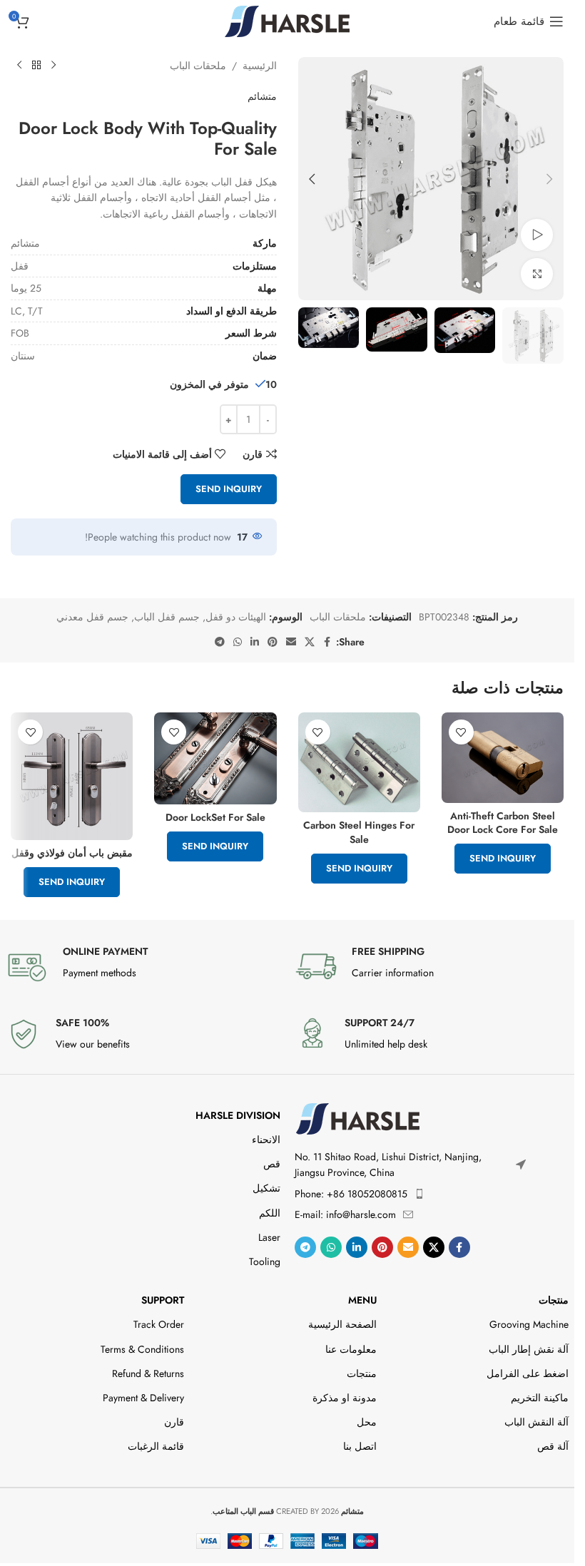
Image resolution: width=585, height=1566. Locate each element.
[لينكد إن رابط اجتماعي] (254, 642)
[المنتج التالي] (19, 65)
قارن (174, 1422)
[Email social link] (291, 642)
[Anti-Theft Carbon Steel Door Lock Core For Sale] (503, 757)
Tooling (264, 1261)
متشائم (262, 96)
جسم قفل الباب (167, 617)
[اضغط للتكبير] (537, 274)
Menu (362, 1300)
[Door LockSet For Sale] (215, 758)
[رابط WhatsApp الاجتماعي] (237, 642)
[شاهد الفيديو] (537, 235)
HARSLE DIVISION (237, 1115)
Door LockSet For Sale (215, 817)
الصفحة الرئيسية (342, 1324)
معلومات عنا (351, 1349)
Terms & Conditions (142, 1349)
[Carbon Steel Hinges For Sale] (359, 762)
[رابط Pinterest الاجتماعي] (272, 642)
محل (367, 1422)
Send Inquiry (228, 489)
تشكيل (266, 1188)
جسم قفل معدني (92, 617)
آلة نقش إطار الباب (529, 1349)
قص (271, 1164)
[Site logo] (287, 20)
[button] (549, 179)
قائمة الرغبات (156, 1446)
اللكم (269, 1213)
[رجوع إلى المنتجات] (36, 65)
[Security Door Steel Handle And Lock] (72, 775)
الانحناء (266, 1139)
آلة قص (553, 1446)
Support (162, 1300)
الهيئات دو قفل (235, 617)
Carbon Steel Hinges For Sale (358, 832)
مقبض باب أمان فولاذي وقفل (72, 853)
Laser (269, 1237)
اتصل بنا (360, 1446)
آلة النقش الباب (536, 1422)
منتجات (554, 1300)
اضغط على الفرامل (528, 1373)
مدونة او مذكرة (344, 1398)
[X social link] (309, 642)
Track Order (158, 1324)
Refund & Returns (148, 1373)
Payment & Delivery (143, 1398)
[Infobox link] (432, 966)
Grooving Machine (529, 1324)
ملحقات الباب (198, 65)
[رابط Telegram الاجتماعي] (219, 642)
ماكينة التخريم (540, 1398)
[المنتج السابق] (53, 65)
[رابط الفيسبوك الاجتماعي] (327, 642)
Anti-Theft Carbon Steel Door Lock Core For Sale (502, 823)
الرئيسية (260, 65)
